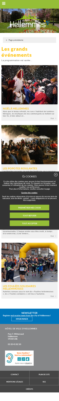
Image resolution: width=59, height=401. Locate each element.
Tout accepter (29, 223)
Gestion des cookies (29, 192)
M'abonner (22, 319)
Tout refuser (29, 215)
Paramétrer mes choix (29, 207)
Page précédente (16, 40)
